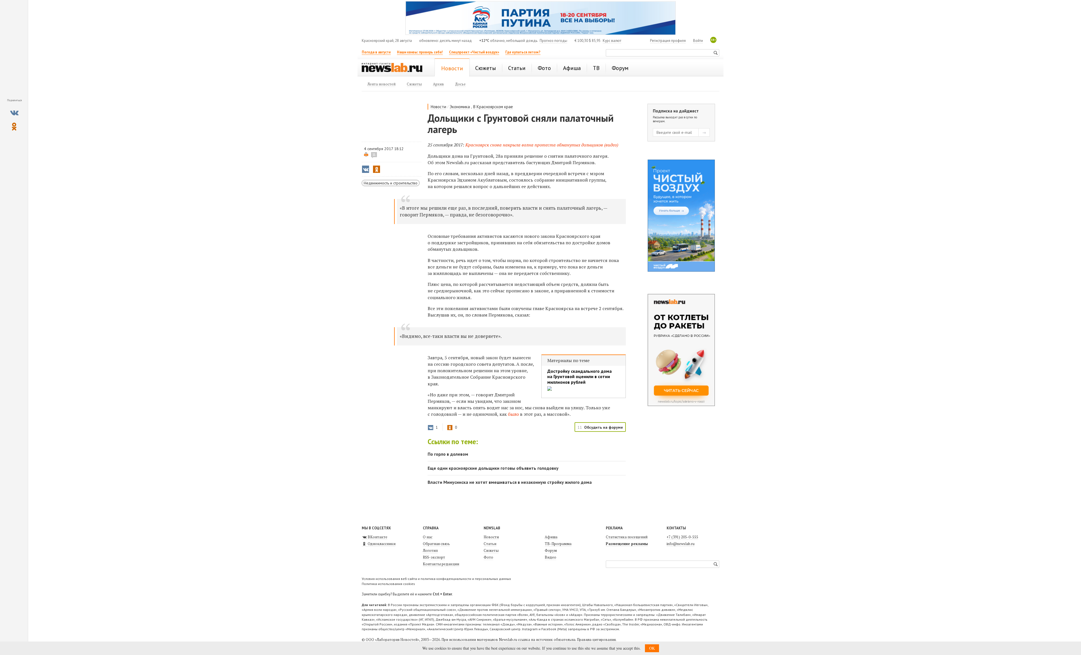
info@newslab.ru (680, 543)
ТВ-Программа (558, 543)
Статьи (490, 543)
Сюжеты (491, 550)
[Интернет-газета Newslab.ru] (395, 68)
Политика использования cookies (388, 584)
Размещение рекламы (627, 543)
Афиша (551, 536)
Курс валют (612, 40)
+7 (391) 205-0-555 (682, 536)
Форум (551, 550)
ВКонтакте (377, 536)
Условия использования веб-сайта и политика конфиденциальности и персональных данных (436, 579)
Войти (698, 40)
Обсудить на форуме (603, 427)
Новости (438, 106)
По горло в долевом (448, 454)
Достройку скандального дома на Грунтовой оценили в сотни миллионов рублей (579, 377)
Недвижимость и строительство (390, 183)
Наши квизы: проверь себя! (420, 52)
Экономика (460, 106)
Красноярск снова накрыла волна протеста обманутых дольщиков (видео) (541, 145)
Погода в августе (376, 52)
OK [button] (652, 648)
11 (374, 154)
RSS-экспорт (434, 557)
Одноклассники (381, 543)
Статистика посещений (626, 536)
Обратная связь (436, 543)
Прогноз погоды (553, 40)
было (514, 414)
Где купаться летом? (522, 52)
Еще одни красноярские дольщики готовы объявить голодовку (493, 468)
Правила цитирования (596, 639)
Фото (488, 557)
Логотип (430, 550)
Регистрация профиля (668, 40)
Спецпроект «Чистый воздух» (474, 52)
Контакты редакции (441, 563)
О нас (427, 536)
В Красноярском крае (493, 106)
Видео (550, 557)
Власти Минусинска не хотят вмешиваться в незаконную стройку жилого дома (510, 482)
